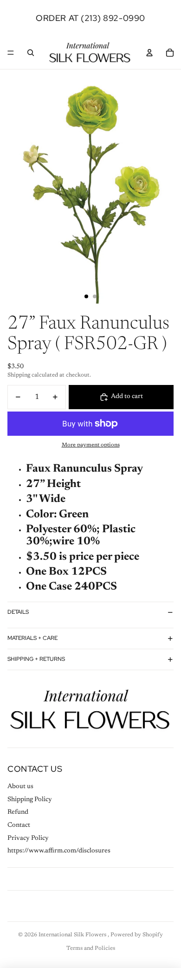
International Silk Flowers (73, 935)
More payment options (91, 445)
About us (20, 786)
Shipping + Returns (36, 659)
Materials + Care (32, 638)
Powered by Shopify (136, 935)
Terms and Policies (90, 948)
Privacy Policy (28, 838)
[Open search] (30, 52)
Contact (18, 825)
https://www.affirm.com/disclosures (58, 851)
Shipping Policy (29, 799)
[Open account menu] (149, 52)
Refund (17, 812)
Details (18, 612)
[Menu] (10, 52)
